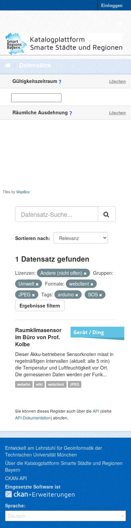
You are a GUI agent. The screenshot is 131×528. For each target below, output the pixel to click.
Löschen (117, 81)
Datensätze (35, 65)
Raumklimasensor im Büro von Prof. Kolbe (38, 337)
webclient (56, 384)
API (96, 411)
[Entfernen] (85, 273)
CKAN (45, 495)
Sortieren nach (32, 238)
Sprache (14, 505)
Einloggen (112, 5)
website (23, 384)
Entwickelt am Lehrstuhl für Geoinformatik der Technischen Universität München (53, 451)
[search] (107, 214)
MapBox (23, 191)
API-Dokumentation (33, 417)
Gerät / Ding (88, 332)
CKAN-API (16, 478)
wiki (39, 384)
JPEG (74, 384)
